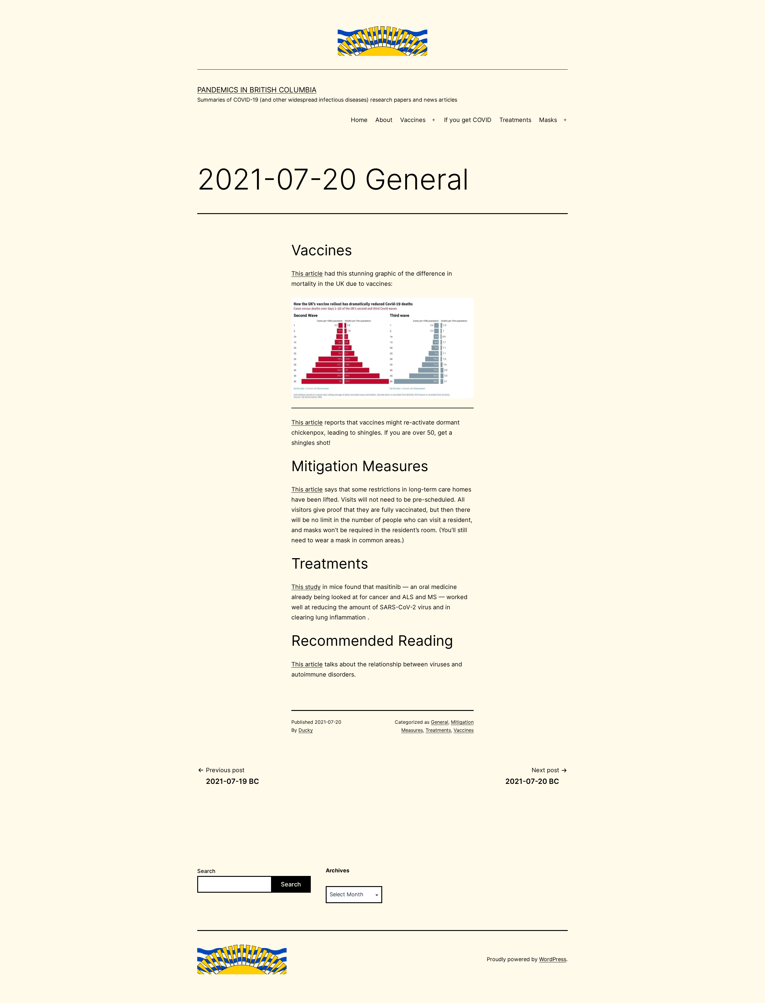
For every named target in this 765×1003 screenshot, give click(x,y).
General (439, 722)
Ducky (306, 730)
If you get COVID (467, 119)
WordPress (552, 959)
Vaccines (413, 119)
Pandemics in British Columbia (256, 90)
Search (206, 871)
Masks (548, 119)
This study (306, 586)
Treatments (515, 119)
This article (307, 273)
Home (359, 119)
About (383, 119)
